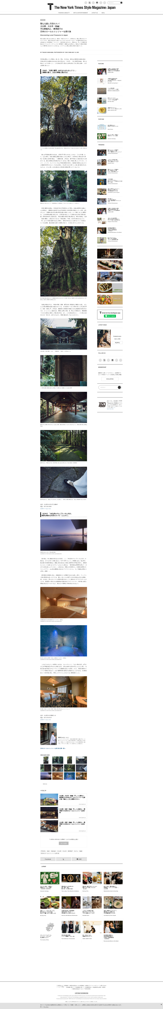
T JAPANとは (60, 985)
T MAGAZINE (87, 989)
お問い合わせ (103, 985)
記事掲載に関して (80, 987)
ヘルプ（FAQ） (61, 987)
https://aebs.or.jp (110, 408)
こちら (114, 407)
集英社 (103, 987)
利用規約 (66, 985)
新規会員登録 (110, 379)
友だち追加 (64, 843)
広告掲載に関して (70, 987)
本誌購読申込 (88, 987)
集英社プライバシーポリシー (92, 985)
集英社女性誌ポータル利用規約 (77, 985)
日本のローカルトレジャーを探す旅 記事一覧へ (53, 748)
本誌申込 (117, 342)
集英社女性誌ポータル (78, 989)
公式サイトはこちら (45, 508)
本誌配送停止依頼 (97, 987)
